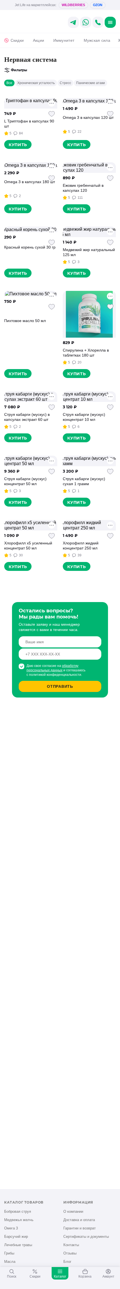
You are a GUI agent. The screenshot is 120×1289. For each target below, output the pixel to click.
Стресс (65, 83)
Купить (18, 144)
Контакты (71, 1245)
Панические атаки (90, 83)
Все (9, 83)
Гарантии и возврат (79, 1228)
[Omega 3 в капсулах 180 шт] (30, 165)
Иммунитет (63, 40)
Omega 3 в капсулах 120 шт (88, 117)
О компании (73, 1211)
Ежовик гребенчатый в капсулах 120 (83, 188)
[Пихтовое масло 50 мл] (30, 293)
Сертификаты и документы (86, 1236)
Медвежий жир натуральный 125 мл (89, 252)
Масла (9, 1261)
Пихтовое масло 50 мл (25, 320)
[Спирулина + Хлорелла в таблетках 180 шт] (89, 314)
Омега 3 (11, 1228)
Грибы (9, 1253)
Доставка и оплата (79, 1220)
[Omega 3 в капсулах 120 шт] (89, 101)
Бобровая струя (17, 1211)
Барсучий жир (16, 1236)
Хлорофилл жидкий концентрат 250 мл (81, 545)
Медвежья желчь (18, 1220)
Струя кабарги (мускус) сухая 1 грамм (84, 481)
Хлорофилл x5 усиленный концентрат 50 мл (28, 545)
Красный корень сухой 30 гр (30, 247)
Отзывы (69, 1253)
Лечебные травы (18, 1245)
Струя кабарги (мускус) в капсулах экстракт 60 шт (27, 417)
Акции (38, 40)
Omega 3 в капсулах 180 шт (29, 182)
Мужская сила (97, 40)
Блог (67, 1261)
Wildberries (73, 5)
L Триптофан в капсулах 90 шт (29, 123)
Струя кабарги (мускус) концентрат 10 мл (84, 417)
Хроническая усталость (36, 83)
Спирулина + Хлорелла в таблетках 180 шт (86, 352)
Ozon (97, 5)
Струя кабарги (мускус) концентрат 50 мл (25, 481)
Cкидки (17, 40)
